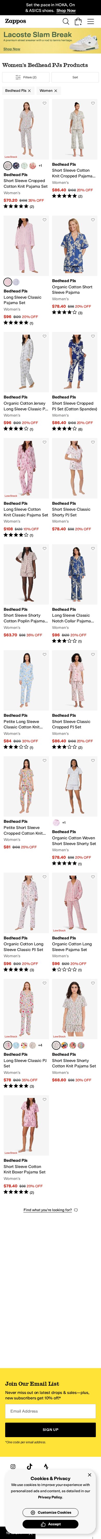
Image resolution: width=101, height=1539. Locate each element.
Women (46, 90)
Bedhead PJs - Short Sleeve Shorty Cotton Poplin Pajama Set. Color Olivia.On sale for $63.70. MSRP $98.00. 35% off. (26, 594)
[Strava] (46, 1466)
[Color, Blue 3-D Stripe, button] (16, 282)
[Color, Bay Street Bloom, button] (64, 1045)
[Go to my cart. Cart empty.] (78, 21)
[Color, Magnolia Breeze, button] (16, 1045)
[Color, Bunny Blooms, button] (32, 1045)
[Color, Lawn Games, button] (24, 166)
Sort (75, 77)
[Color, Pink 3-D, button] (56, 823)
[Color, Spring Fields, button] (81, 1045)
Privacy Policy (50, 1497)
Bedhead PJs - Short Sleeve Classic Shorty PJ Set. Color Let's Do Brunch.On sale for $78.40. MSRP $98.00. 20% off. (74, 488)
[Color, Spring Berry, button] (32, 166)
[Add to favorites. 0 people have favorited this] (44, 103)
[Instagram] (13, 1466)
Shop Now (66, 10)
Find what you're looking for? (48, 1210)
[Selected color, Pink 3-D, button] (8, 282)
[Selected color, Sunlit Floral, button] (8, 1045)
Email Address (24, 1411)
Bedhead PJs (15, 90)
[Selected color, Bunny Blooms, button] (8, 166)
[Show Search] (66, 21)
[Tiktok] (29, 1466)
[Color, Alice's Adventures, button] (16, 166)
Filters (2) (30, 77)
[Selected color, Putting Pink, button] (56, 1045)
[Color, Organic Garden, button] (24, 1045)
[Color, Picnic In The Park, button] (73, 1045)
